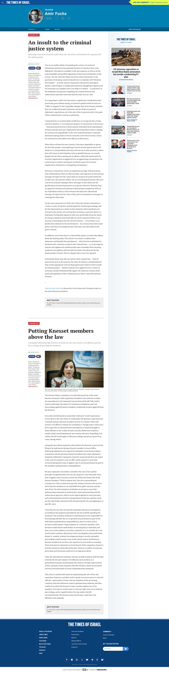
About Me (57, 29)
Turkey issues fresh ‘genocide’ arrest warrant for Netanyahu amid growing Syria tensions (133, 144)
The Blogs (49, 10)
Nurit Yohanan (131, 119)
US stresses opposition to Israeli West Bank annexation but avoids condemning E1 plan (126, 73)
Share (33, 68)
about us (74, 637)
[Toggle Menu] (2, 2)
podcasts (42, 650)
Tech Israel (43, 641)
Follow (48, 18)
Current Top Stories (126, 42)
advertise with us (76, 641)
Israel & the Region (45, 631)
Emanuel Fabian (131, 121)
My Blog (48, 29)
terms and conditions (77, 631)
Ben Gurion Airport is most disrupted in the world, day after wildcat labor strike (133, 101)
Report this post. (33, 98)
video (41, 653)
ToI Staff (129, 93)
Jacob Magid (122, 79)
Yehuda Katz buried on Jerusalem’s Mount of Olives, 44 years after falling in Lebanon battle (133, 130)
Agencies (130, 79)
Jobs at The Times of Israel (79, 644)
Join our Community (141, 2)
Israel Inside (43, 637)
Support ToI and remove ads (159, 2)
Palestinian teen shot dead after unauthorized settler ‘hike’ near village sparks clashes (133, 114)
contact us (74, 647)
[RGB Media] (86, 670)
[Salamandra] (102, 669)
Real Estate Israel (45, 644)
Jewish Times (43, 634)
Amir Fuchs (56, 13)
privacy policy (75, 634)
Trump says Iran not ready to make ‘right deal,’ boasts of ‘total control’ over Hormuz (134, 88)
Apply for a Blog (135, 29)
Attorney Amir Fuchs (52, 288)
